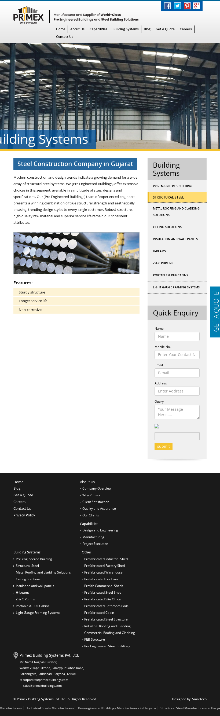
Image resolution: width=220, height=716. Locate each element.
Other (86, 552)
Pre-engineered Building (172, 186)
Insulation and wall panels (175, 239)
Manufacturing (93, 537)
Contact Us (64, 36)
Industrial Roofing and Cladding (107, 626)
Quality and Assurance (99, 508)
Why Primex (91, 495)
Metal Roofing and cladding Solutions (176, 211)
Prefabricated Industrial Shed (106, 559)
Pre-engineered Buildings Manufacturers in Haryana (96, 708)
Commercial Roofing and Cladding (109, 632)
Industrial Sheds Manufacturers (28, 708)
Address (161, 383)
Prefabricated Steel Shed (102, 592)
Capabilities (98, 29)
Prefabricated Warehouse (103, 572)
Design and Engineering (100, 530)
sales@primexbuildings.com (42, 686)
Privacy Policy (24, 515)
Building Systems (125, 29)
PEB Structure (94, 639)
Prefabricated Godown (101, 579)
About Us (77, 29)
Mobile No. (163, 346)
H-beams (159, 251)
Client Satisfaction (95, 502)
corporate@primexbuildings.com (45, 680)
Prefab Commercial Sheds (103, 585)
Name (159, 328)
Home (60, 29)
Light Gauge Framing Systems (176, 287)
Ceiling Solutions (167, 227)
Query (159, 401)
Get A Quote (165, 29)
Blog (147, 29)
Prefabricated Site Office (102, 599)
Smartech (199, 699)
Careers (186, 29)
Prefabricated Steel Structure (106, 619)
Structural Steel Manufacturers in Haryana (170, 708)
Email (159, 365)
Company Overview (96, 488)
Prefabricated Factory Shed (104, 565)
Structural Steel (27, 565)
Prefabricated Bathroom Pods (106, 606)
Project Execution (95, 543)
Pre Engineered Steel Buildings (107, 646)
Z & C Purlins (163, 263)
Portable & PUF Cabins (170, 275)
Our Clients (90, 515)
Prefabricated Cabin (99, 612)
